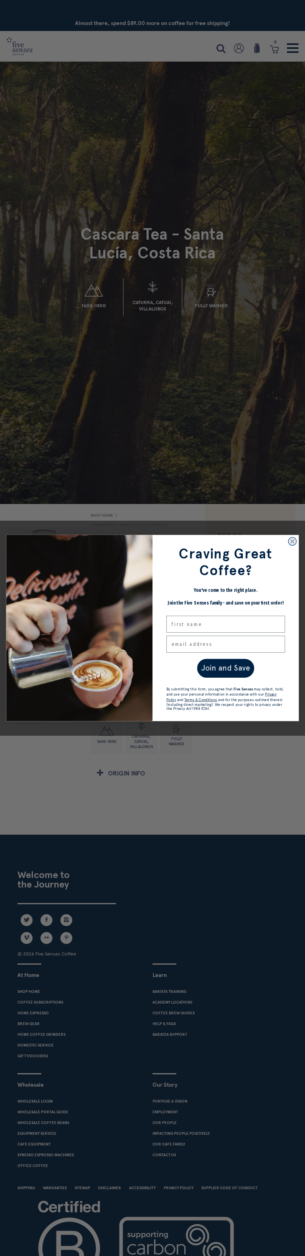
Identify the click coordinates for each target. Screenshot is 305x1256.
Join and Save (225, 667)
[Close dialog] (292, 541)
